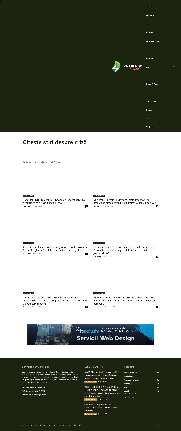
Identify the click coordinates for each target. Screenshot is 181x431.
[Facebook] (157, 425)
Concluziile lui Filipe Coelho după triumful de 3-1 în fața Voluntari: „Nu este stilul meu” (101, 407)
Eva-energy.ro (56, 425)
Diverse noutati (28, 196)
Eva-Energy (27, 206)
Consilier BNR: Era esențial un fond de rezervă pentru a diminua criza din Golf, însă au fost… (54, 201)
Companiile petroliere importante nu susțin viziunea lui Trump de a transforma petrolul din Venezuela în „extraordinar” (124, 250)
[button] (174, 67)
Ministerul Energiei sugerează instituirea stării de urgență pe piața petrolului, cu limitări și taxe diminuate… (125, 201)
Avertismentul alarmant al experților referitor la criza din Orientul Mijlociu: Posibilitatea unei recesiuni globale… (55, 249)
